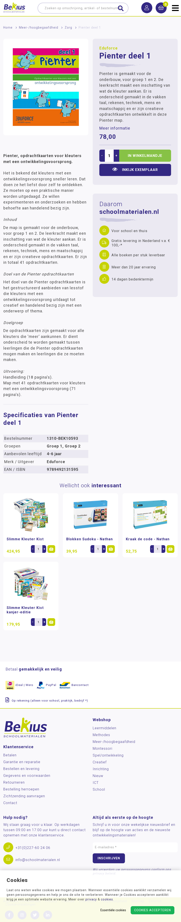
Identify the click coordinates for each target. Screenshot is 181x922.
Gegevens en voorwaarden (26, 776)
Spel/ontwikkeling (108, 755)
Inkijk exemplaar (140, 170)
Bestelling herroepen (21, 789)
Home (8, 27)
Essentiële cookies (113, 910)
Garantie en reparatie (21, 762)
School (99, 789)
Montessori (102, 748)
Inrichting (101, 769)
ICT (96, 783)
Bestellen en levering (21, 769)
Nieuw (98, 776)
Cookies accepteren (152, 910)
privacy (91, 899)
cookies (107, 899)
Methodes (101, 735)
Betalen (10, 755)
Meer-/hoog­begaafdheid (38, 27)
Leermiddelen (104, 728)
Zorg (68, 27)
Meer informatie (114, 128)
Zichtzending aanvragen (24, 796)
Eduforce (108, 48)
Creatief (100, 762)
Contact (10, 803)
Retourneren (14, 782)
